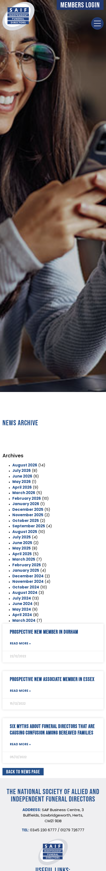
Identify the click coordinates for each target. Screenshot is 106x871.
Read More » (20, 643)
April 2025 (22, 554)
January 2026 (25, 504)
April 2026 (22, 488)
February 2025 (26, 565)
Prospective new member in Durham (44, 632)
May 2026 (21, 482)
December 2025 (27, 510)
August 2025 (24, 532)
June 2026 (22, 477)
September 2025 (28, 526)
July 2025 (21, 537)
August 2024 (24, 593)
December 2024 (28, 576)
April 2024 (22, 615)
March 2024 (23, 621)
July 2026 (21, 471)
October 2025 (25, 521)
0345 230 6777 (43, 830)
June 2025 (22, 543)
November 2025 (27, 515)
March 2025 (23, 560)
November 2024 (28, 582)
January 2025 (25, 571)
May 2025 (21, 549)
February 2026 (26, 499)
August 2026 (24, 465)
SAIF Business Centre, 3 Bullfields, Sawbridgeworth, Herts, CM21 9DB (53, 815)
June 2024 (22, 604)
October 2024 (25, 587)
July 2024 (21, 599)
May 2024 (21, 610)
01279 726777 (72, 830)
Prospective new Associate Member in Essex (52, 679)
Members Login (80, 5)
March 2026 (23, 493)
